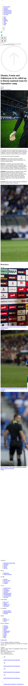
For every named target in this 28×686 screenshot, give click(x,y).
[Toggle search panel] (4, 38)
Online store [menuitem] (6, 573)
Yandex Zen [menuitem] (6, 632)
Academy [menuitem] (5, 583)
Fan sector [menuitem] (5, 597)
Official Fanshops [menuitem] (7, 574)
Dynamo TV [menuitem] (6, 619)
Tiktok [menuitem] (4, 629)
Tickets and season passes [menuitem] (9, 563)
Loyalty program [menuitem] (7, 595)
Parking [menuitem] (5, 566)
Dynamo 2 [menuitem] (5, 581)
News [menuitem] (4, 618)
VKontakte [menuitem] (5, 627)
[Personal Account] (2, 35)
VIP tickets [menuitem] (5, 564)
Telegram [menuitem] (5, 628)
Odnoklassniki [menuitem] (6, 631)
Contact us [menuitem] (5, 589)
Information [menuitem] (6, 606)
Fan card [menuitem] (5, 568)
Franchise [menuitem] (5, 592)
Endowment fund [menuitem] (7, 593)
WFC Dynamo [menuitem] (6, 580)
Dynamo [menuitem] (5, 579)
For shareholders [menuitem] (7, 594)
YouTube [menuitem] (5, 625)
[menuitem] (15, 6)
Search (5, 44)
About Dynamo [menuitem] (7, 588)
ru (3, 28)
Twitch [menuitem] (5, 633)
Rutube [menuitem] (5, 634)
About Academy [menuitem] (7, 610)
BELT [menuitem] (4, 636)
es (3, 29)
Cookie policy (4, 640)
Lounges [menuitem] (5, 565)
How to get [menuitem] (6, 602)
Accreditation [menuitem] (6, 590)
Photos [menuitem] (5, 621)
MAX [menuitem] (4, 637)
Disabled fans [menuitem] (6, 604)
